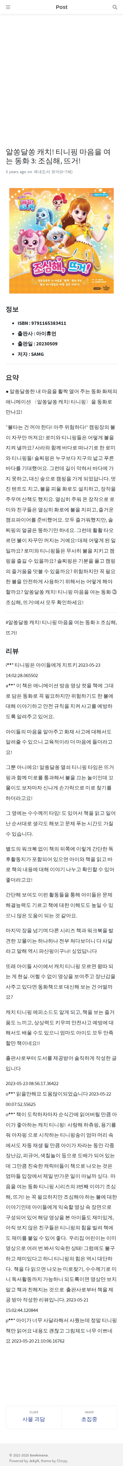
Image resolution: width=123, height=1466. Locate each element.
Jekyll (34, 1460)
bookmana (39, 1455)
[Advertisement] (61, 75)
